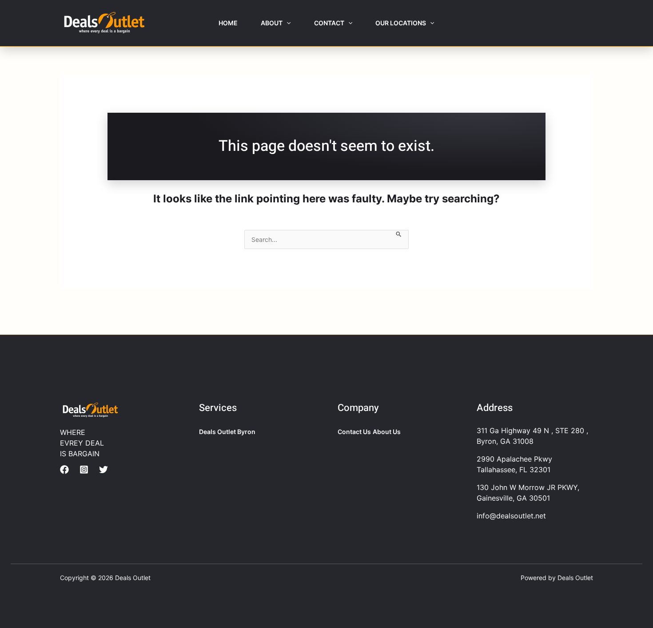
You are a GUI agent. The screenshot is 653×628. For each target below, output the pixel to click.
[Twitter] (103, 469)
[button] (287, 23)
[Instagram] (84, 469)
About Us (387, 431)
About (272, 23)
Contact (329, 23)
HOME (228, 23)
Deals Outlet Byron (227, 431)
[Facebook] (64, 469)
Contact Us (354, 431)
